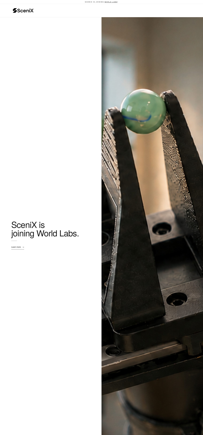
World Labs (111, 2)
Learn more (17, 247)
